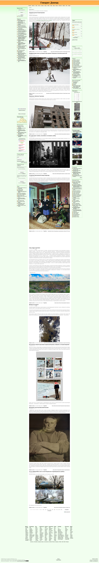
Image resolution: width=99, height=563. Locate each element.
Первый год (75, 211)
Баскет (46, 540)
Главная (29, 5)
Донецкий (26, 540)
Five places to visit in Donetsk (77, 66)
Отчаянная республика (76, 184)
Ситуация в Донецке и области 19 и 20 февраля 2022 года (22, 58)
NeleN (66, 530)
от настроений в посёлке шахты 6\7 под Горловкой (44, 20)
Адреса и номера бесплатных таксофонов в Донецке (77, 70)
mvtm (66, 531)
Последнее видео (76, 130)
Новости (33, 5)
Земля (36, 529)
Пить (55, 528)
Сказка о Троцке (75, 213)
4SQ (62, 541)
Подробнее (45, 51)
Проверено (50, 528)
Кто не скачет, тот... (77, 92)
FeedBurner (24, 173)
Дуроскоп (59, 529)
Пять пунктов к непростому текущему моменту (22, 35)
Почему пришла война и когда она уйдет (21, 20)
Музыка (26, 530)
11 (45, 509)
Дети (71, 530)
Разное (57, 5)
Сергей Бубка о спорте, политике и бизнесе (21, 204)
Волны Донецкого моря (76, 204)
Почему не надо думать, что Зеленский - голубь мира (22, 31)
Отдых (45, 5)
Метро (55, 539)
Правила (74, 84)
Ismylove (66, 529)
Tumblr (64, 541)
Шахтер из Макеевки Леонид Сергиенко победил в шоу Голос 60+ (77, 139)
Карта (36, 527)
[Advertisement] (49, 240)
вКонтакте (31, 541)
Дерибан (31, 531)
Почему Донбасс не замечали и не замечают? (22, 29)
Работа (41, 528)
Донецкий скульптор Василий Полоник (39, 407)
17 (56, 509)
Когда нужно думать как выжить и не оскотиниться (22, 26)
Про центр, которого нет (76, 190)
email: (18, 157)
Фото (66, 5)
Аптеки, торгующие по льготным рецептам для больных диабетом (77, 72)
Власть (39, 5)
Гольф (46, 531)
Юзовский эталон (76, 215)
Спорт (36, 5)
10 (43, 509)
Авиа (59, 507)
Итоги (41, 540)
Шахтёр (46, 529)
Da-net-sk (67, 526)
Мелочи (50, 529)
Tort (65, 527)
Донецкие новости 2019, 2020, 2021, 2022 (76, 171)
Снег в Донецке (77, 120)
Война (56, 51)
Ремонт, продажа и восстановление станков (77, 88)
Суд (54, 527)
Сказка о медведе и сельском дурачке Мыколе (22, 33)
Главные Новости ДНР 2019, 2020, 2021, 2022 (77, 169)
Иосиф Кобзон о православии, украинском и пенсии (22, 191)
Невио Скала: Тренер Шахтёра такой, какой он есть (21, 199)
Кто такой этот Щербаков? (22, 194)
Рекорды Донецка (76, 212)
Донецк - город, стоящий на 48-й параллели (77, 206)
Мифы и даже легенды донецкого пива (76, 183)
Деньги (42, 5)
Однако (50, 539)
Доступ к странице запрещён (21, 126)
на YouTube (50, 541)
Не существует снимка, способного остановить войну (42, 135)
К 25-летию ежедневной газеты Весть (77, 102)
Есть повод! (51, 530)
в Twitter (60, 541)
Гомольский (67, 539)
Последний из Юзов (21, 200)
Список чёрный (60, 539)
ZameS (36, 305)
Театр (41, 531)
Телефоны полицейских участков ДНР (77, 75)
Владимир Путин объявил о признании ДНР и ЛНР (22, 56)
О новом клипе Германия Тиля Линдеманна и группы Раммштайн (77, 147)
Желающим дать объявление (75, 82)
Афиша (64, 5)
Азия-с (36, 530)
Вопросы (31, 529)
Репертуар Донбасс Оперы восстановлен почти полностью (22, 133)
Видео (69, 5)
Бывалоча (51, 526)
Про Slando (75, 83)
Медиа (26, 531)
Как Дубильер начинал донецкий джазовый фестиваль (76, 208)
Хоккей (46, 539)
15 (52, 509)
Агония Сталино (20, 189)
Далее (81, 177)
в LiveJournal (46, 541)
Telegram (67, 541)
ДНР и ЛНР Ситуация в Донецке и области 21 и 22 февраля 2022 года (22, 54)
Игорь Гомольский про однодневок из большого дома (22, 131)
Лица (51, 5)
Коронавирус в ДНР (76, 174)
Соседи (50, 531)
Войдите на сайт (31, 51)
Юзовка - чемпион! (76, 200)
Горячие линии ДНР (76, 64)
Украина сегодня (67, 51)
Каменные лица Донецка (22, 193)
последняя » (49, 510)
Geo (36, 526)
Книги (26, 529)
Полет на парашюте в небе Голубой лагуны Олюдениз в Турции (77, 132)
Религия (41, 529)
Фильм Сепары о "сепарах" (77, 153)
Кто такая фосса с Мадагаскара (21, 51)
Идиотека (59, 530)
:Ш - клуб (46, 528)
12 (47, 509)
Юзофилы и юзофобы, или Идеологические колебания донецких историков (77, 186)
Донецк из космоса (34, 304)
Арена (46, 530)
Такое (55, 526)
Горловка (56, 93)
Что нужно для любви (21, 50)
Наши (71, 527)
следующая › (67, 509)
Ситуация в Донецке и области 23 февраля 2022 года (22, 48)
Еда (54, 529)
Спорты (46, 526)
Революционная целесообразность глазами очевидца (22, 136)
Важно (26, 526)
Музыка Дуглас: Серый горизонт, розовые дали (77, 159)
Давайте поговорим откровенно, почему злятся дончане (22, 41)
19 (59, 509)
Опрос (73, 20)
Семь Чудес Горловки (34, 247)
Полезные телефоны (76, 74)
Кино (26, 528)
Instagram (56, 541)
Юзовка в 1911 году (76, 193)
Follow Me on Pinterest (22, 110)
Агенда (31, 528)
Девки (71, 529)
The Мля (59, 526)
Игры (50, 527)
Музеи (41, 530)
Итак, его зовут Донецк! (76, 181)
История (26, 527)
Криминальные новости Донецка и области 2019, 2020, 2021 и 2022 (77, 173)
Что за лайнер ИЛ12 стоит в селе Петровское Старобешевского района (46, 471)
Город (54, 5)
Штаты (36, 528)
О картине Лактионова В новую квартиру (39, 175)
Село (69, 507)
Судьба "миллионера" (76, 192)
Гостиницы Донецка (76, 65)
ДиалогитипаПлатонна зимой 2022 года (21, 22)
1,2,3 (58, 528)
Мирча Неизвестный (21, 195)
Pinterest (53, 541)
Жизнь (48, 5)
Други (50, 540)
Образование (60, 531)
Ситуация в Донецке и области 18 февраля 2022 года (22, 61)
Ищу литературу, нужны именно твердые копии (77, 86)
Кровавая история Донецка (77, 194)
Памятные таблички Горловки (36, 96)
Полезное (60, 5)
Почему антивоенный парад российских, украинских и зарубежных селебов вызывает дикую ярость (22, 37)
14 (50, 509)
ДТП (30, 527)
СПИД (55, 540)
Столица (41, 539)
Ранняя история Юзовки (76, 191)
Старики (71, 531)
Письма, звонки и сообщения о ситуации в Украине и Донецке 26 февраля (21, 43)
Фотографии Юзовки (76, 214)
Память (67, 507)
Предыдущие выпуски (20, 161)
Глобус (36, 539)
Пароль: (21, 12)
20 (61, 509)
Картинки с (61, 51)
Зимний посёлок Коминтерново (37, 12)
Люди (64, 51)
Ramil (66, 528)
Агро (40, 527)
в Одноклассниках (41, 541)
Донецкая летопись (76, 216)
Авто (55, 530)
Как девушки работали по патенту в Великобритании (77, 210)
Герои (71, 528)
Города (36, 531)
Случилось (31, 526)
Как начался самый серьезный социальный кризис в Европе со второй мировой (49, 344)
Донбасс (58, 51)
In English (36, 540)
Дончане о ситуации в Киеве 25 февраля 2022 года (22, 46)
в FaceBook (35, 541)
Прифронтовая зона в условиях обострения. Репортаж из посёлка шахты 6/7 (48, 53)
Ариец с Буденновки (76, 203)
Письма (31, 539)
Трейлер (55, 531)
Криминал (31, 530)
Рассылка (27, 539)
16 (54, 509)
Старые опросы (75, 37)
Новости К (42, 526)
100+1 (46, 527)
